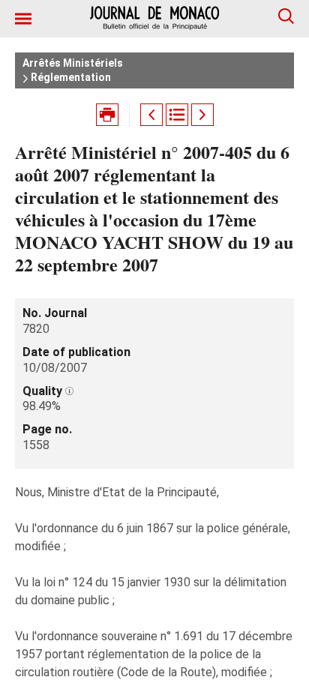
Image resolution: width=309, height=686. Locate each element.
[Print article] (107, 114)
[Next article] (202, 114)
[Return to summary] (177, 114)
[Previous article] (151, 114)
